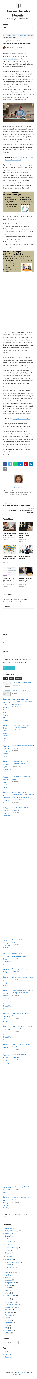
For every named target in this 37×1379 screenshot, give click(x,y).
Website (5, 651)
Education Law (9, 1259)
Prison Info (8, 1310)
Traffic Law (8, 1330)
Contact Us (8, 1352)
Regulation (8, 1315)
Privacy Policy (9, 1354)
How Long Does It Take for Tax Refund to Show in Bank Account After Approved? (22, 702)
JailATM (7, 1288)
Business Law (9, 1233)
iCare (6, 1277)
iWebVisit (8, 1285)
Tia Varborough (18, 47)
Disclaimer (8, 1357)
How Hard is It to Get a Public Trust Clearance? (25, 580)
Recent (5, 678)
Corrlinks (7, 1250)
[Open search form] (32, 26)
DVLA (8, 1244)
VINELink (7, 1333)
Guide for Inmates (10, 1272)
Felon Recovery (9, 1267)
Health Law (8, 1275)
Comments (18, 678)
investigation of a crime (10, 59)
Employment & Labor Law (13, 1262)
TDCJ (6, 1328)
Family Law (8, 1265)
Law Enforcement (10, 1302)
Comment (6, 606)
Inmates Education (22, 1372)
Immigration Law (10, 1283)
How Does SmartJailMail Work (21, 1187)
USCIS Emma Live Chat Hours (21, 691)
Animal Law (8, 1228)
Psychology (8, 1312)
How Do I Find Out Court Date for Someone (8, 580)
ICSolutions (8, 1280)
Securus (7, 1320)
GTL (6, 1270)
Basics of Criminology (11, 1231)
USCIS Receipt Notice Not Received (22, 683)
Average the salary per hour (21, 419)
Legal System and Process (13, 1305)
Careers (7, 1236)
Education (8, 1253)
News (8, 1299)
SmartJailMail (9, 1323)
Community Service (11, 1248)
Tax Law (7, 1325)
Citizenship (8, 1241)
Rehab (7, 1317)
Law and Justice (17, 41)
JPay (6, 1290)
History (8, 1256)
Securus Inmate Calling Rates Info (22, 977)
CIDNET (7, 1238)
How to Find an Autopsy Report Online (24, 535)
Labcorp (7, 1293)
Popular (12, 678)
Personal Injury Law (11, 1307)
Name (5, 634)
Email (5, 643)
